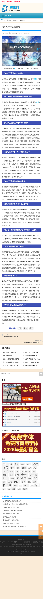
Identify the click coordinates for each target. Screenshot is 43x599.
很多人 (27, 471)
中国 (10, 464)
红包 (34, 482)
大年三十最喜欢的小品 (10, 355)
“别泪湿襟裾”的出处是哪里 (11, 514)
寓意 (11, 471)
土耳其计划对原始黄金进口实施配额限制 (15, 504)
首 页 (3, 2)
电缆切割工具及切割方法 (10, 365)
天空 (15, 68)
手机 (34, 471)
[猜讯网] (21, 8)
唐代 (24, 467)
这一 (4, 489)
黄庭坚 (25, 489)
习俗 (17, 464)
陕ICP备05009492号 (25, 544)
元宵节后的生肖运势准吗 (10, 520)
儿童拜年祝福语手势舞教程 (30, 343)
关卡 (37, 102)
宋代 (5, 471)
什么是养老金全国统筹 (30, 355)
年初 (21, 471)
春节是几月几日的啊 (9, 517)
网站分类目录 (28, 542)
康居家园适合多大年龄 (30, 365)
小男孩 (21, 553)
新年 (11, 475)
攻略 (5, 474)
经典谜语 (9, 2)
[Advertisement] (21, 577)
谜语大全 (17, 2)
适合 (9, 489)
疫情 (10, 481)
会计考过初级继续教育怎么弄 (12, 501)
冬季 (12, 467)
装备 (20, 485)
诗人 (26, 485)
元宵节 (35, 463)
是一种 (12, 478)
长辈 (19, 489)
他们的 (22, 464)
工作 (16, 471)
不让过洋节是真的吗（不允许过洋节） (32, 359)
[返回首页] (40, 526)
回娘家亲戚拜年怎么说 (11, 336)
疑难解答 (17, 544)
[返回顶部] (40, 536)
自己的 (7, 485)
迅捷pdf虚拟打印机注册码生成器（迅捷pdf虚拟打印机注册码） (12, 359)
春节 (24, 474)
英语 (15, 485)
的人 (16, 481)
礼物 (29, 482)
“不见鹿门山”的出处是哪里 (31, 362)
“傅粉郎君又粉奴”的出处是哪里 (12, 510)
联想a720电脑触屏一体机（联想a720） (15, 526)
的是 (23, 481)
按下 (36, 79)
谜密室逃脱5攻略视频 (9, 352)
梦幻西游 (21, 478)
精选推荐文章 (36, 542)
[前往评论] (40, 531)
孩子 (34, 468)
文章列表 (8, 20)
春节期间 (33, 474)
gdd (7, 33)
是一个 (5, 478)
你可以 (28, 464)
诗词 (31, 485)
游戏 (35, 478)
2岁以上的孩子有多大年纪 (11, 523)
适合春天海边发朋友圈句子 (31, 352)
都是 (14, 489)
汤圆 (29, 478)
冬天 (5, 467)
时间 (17, 475)
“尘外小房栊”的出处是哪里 (11, 507)
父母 (4, 482)
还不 (37, 485)
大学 (29, 468)
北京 (18, 468)
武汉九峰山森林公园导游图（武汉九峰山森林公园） (12, 362)
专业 (5, 464)
